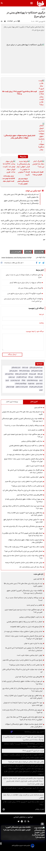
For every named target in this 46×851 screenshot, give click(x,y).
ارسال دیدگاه (12, 354)
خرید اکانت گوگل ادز (22, 377)
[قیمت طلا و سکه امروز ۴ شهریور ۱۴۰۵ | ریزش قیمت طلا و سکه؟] (40, 93)
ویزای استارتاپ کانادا (24, 371)
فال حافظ (40, 374)
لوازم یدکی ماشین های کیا (35, 387)
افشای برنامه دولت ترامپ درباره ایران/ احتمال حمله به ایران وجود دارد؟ (23, 556)
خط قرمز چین (38, 407)
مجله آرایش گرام (9, 374)
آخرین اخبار (34, 401)
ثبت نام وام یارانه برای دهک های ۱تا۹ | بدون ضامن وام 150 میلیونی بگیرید (22, 413)
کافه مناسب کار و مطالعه (21, 374)
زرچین (40, 380)
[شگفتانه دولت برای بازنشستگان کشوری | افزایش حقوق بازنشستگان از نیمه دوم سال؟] (38, 833)
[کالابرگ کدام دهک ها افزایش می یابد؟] (37, 165)
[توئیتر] (18, 821)
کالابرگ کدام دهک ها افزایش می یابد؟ (37, 173)
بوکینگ (23, 380)
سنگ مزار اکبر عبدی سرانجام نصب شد (31, 567)
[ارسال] (5, 21)
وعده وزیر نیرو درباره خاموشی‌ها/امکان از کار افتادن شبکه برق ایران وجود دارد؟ (22, 507)
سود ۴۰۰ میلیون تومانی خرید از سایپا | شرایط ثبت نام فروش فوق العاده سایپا (23, 520)
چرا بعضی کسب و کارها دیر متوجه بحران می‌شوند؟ (27, 486)
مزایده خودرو (39, 383)
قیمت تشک (25, 367)
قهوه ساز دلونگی (10, 387)
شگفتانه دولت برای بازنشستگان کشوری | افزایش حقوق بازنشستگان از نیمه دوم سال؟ (16, 828)
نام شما (41, 314)
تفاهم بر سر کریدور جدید (35, 430)
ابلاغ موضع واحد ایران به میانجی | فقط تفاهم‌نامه (28, 450)
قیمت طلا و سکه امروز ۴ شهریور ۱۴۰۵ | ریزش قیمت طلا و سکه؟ (19, 92)
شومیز (40, 390)
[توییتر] (40, 263)
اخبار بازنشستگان (16, 367)
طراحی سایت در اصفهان (22, 387)
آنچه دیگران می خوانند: (33, 191)
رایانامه (41, 323)
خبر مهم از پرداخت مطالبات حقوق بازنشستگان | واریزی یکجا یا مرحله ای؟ (24, 500)
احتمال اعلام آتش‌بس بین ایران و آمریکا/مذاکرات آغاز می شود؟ (23, 551)
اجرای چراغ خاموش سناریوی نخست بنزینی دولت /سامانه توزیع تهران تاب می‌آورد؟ (23, 460)
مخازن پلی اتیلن (13, 371)
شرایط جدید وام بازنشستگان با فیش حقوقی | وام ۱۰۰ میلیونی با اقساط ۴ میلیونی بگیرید (23, 182)
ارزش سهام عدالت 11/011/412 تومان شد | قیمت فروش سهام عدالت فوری (8, 179)
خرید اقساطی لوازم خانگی (36, 367)
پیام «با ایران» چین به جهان (34, 466)
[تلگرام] (43, 263)
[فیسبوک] (37, 263)
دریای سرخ (39, 252)
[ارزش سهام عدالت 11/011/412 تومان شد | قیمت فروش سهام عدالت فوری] (8, 166)
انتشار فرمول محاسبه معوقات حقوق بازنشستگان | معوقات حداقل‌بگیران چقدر (19, 137)
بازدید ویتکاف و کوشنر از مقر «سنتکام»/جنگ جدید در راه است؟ (23, 425)
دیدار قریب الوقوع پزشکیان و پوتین (32, 441)
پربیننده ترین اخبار (12, 401)
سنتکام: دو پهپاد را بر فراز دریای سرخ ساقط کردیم (26, 283)
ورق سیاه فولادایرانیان (32, 380)
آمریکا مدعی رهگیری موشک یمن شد (30, 288)
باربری (7, 380)
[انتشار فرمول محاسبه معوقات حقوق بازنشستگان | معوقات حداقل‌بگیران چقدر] (40, 137)
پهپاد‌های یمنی (15, 252)
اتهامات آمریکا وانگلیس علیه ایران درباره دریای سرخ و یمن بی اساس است (23, 300)
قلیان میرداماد (32, 374)
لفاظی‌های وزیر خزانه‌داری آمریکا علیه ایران (30, 495)
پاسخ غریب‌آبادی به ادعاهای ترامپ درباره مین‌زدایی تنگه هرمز (24, 481)
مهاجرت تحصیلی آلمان (36, 371)
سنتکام (27, 252)
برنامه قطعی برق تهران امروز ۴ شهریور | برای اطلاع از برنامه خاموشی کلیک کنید (25, 514)
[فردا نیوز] (40, 3)
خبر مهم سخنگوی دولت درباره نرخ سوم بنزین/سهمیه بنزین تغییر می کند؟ (23, 435)
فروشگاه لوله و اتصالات (20, 383)
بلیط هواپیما (31, 383)
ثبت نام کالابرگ (38, 377)
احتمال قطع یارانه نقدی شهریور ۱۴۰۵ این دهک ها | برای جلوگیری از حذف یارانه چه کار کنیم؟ (22, 534)
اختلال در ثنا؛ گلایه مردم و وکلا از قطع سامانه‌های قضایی (26, 445)
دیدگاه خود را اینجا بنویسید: (35, 331)
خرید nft (30, 377)
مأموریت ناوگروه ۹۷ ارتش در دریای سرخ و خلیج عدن (24, 293)
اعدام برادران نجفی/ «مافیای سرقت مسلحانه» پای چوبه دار (25, 454)
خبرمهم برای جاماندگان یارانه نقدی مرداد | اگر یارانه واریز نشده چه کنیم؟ (23, 527)
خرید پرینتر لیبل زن (15, 380)
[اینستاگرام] (24, 821)
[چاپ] (2, 21)
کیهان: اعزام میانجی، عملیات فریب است (30, 477)
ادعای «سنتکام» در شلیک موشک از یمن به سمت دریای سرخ (24, 276)
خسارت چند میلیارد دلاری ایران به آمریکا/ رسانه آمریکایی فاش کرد (23, 490)
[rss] (27, 821)
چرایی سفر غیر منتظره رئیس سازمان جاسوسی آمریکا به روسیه (24, 562)
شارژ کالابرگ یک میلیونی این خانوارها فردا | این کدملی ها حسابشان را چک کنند (25, 471)
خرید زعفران (12, 377)
